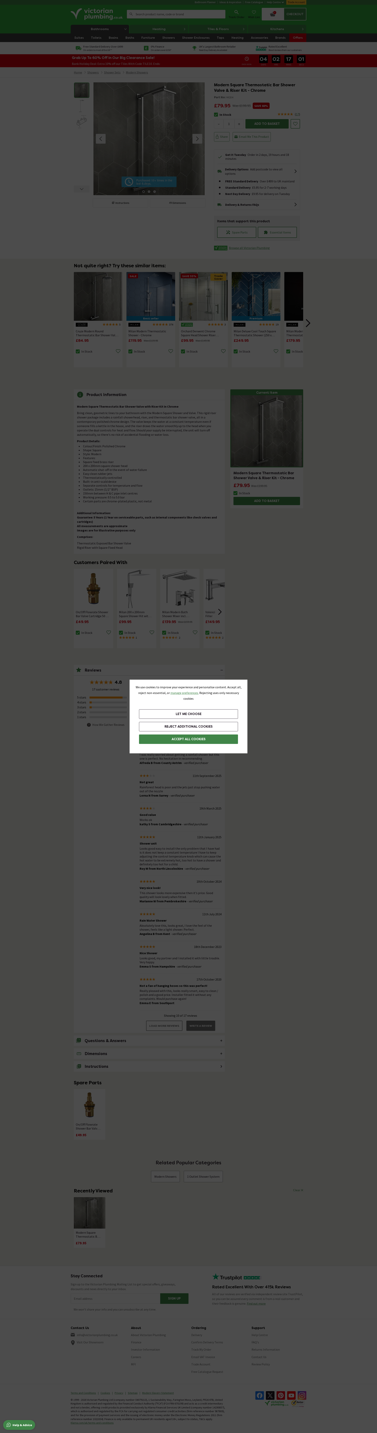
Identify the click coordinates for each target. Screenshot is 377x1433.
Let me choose (188, 714)
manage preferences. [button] (184, 693)
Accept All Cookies (189, 739)
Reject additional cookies (189, 726)
